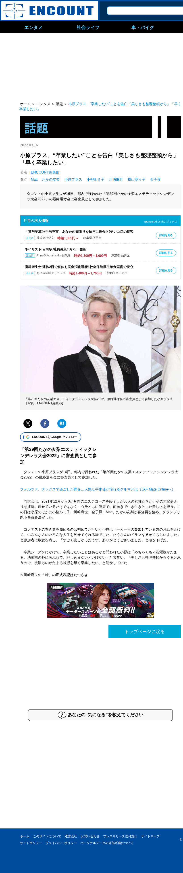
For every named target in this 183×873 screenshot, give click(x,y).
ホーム (24, 836)
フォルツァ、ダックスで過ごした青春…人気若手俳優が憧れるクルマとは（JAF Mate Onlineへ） (97, 489)
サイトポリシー (31, 842)
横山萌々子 (137, 179)
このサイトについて (47, 836)
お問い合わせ (90, 836)
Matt (34, 179)
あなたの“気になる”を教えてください (105, 714)
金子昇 (155, 179)
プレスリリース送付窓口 (120, 836)
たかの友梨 (51, 179)
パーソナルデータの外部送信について (106, 842)
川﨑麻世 (116, 179)
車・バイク (142, 27)
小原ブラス (73, 179)
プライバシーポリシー (61, 842)
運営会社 (71, 836)
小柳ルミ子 (95, 179)
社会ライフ (88, 27)
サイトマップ (150, 836)
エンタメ (33, 27)
